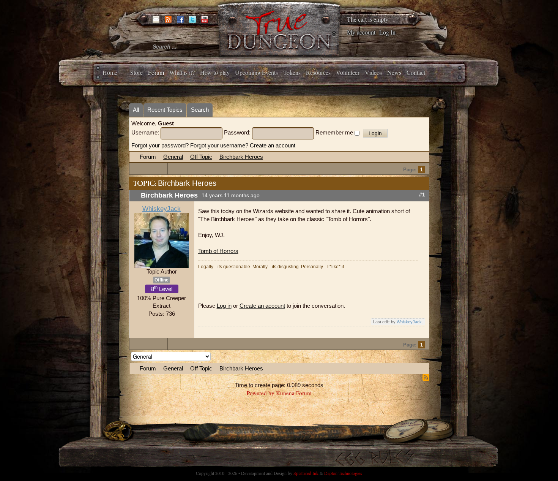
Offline (161, 280)
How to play (215, 72)
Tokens (292, 72)
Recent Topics (165, 109)
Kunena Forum (294, 393)
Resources (318, 72)
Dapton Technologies (343, 473)
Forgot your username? (219, 145)
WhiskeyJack (161, 208)
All (136, 109)
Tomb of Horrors (218, 251)
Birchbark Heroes (241, 156)
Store (136, 72)
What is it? (182, 72)
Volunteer (347, 72)
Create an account (272, 145)
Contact (416, 72)
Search (200, 109)
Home (109, 72)
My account (361, 32)
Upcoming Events (256, 72)
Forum (156, 72)
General (173, 156)
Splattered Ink (305, 473)
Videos (373, 72)
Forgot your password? (160, 145)
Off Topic (201, 156)
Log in (224, 305)
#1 (422, 195)
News (394, 72)
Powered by (260, 393)
